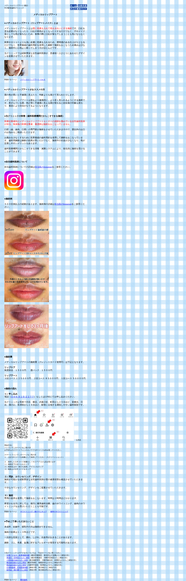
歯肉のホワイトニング (59, 511)
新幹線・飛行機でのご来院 (17, 570)
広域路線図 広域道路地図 (17, 567)
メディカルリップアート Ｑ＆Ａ (32, 80)
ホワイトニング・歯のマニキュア (33, 511)
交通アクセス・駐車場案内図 (18, 555)
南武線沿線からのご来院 (16, 565)
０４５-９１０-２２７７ (22, 397)
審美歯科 (23, 580)
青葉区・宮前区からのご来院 (18, 558)
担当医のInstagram (43, 167)
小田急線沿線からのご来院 (17, 560)
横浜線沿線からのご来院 (16, 563)
